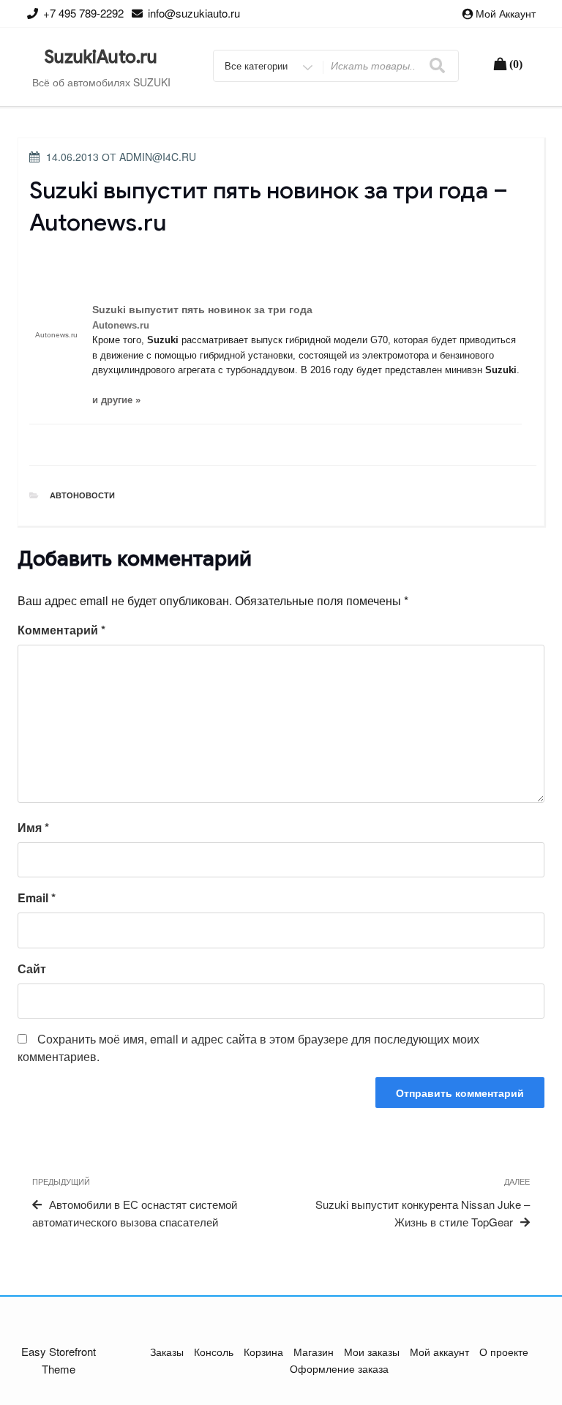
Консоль (213, 1351)
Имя (33, 827)
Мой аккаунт (506, 13)
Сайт (32, 968)
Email (37, 897)
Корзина (263, 1351)
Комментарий (61, 629)
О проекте (503, 1351)
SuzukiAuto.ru (101, 57)
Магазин (313, 1351)
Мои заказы (372, 1351)
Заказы (167, 1351)
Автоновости (82, 495)
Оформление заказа (339, 1368)
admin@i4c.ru (157, 156)
